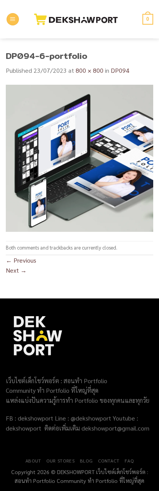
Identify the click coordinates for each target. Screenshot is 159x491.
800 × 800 (89, 70)
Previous (21, 260)
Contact (109, 460)
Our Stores (60, 460)
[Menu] (13, 19)
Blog (86, 460)
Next (16, 270)
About (33, 460)
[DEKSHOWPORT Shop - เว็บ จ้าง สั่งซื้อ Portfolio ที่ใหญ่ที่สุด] (79, 19)
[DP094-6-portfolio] (79, 157)
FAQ (129, 460)
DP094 (120, 70)
